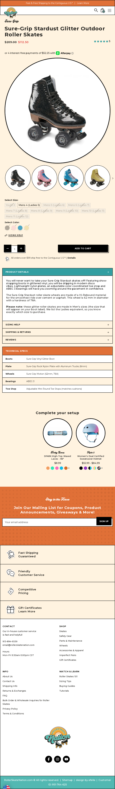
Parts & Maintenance (70, 640)
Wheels (63, 645)
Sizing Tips (65, 681)
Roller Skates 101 (68, 676)
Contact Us (9, 681)
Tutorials (64, 690)
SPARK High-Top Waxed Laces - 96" (57, 457)
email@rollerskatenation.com (18, 645)
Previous (2, 178)
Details (72, 258)
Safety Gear (65, 636)
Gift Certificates (67, 660)
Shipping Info (10, 686)
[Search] (96, 10)
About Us (8, 676)
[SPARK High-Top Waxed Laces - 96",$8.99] (57, 433)
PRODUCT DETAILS (17, 272)
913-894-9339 (10, 641)
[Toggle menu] (109, 10)
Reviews (11, 339)
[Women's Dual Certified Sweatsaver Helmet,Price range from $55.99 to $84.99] (91, 433)
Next (112, 178)
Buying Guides (67, 686)
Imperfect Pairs (67, 655)
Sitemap (67, 780)
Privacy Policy (10, 708)
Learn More (83, 3)
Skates (63, 631)
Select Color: (12, 222)
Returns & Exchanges (14, 690)
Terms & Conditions (13, 713)
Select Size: (11, 200)
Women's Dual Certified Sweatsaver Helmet (90, 457)
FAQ (5, 695)
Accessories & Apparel (71, 650)
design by (82, 780)
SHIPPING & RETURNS (18, 332)
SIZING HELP (13, 324)
